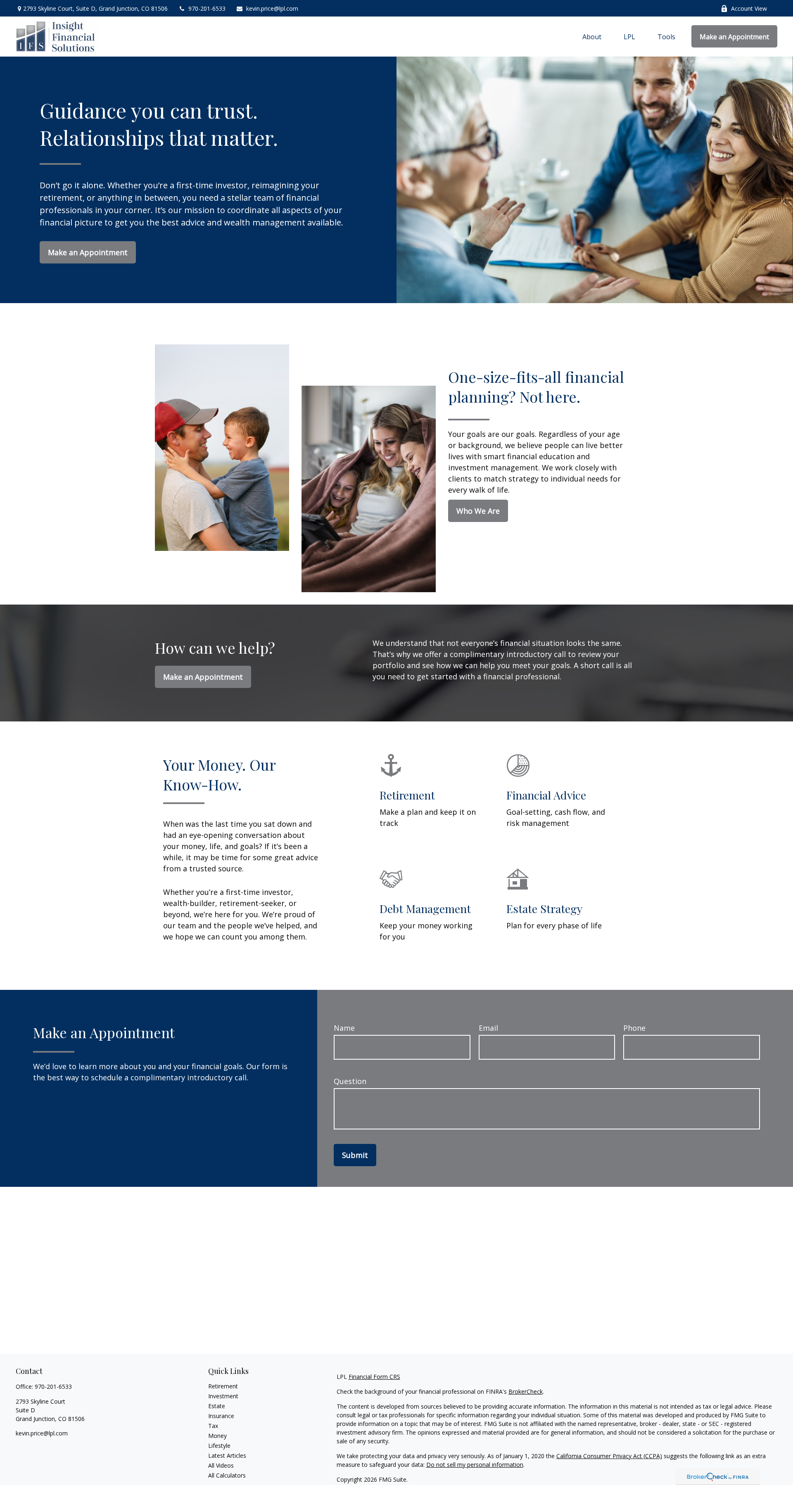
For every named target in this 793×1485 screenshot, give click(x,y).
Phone (634, 1028)
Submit (355, 1155)
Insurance (221, 1416)
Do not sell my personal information (474, 1464)
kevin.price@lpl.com (272, 8)
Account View (749, 8)
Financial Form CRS (374, 1377)
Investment (223, 1396)
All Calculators (227, 1475)
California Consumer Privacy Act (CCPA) (609, 1456)
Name (344, 1028)
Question (350, 1081)
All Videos (221, 1465)
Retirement (223, 1386)
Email (488, 1028)
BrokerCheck (525, 1391)
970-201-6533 (207, 8)
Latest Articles (227, 1455)
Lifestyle (219, 1445)
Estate (216, 1406)
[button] (592, 36)
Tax (213, 1426)
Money (217, 1436)
